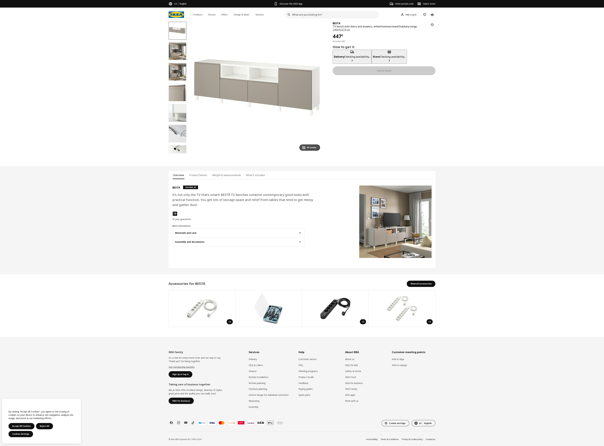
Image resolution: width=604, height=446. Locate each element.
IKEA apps (350, 394)
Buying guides (306, 388)
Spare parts (304, 394)
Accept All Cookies (21, 426)
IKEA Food (350, 377)
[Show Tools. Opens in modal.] (268, 308)
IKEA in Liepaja (399, 365)
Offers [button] (224, 14)
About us (349, 359)
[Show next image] (316, 87)
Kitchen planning (257, 383)
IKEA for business (354, 383)
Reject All (44, 426)
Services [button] (259, 14)
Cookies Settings (20, 434)
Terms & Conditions (390, 439)
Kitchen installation (258, 377)
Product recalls (306, 377)
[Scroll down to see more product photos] (177, 153)
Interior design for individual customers (269, 394)
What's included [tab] (255, 175)
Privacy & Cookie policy (412, 439)
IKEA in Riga (398, 359)
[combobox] (331, 14)
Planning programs (308, 371)
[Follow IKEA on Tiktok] (193, 422)
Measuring (254, 400)
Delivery (253, 359)
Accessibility (372, 439)
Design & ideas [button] (241, 14)
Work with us (351, 400)
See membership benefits (182, 367)
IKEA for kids (351, 365)
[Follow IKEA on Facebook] (171, 422)
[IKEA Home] (176, 14)
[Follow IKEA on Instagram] (178, 422)
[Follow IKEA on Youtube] (185, 422)
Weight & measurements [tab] (226, 175)
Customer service (307, 359)
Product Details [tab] (198, 175)
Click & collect (256, 365)
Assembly (253, 406)
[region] (257, 87)
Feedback (303, 383)
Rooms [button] (212, 14)
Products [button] (198, 14)
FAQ (301, 365)
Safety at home (353, 371)
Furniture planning (258, 388)
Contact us (430, 439)
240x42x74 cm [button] (341, 29)
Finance (253, 371)
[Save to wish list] (432, 25)
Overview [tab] (178, 175)
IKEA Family (351, 388)
